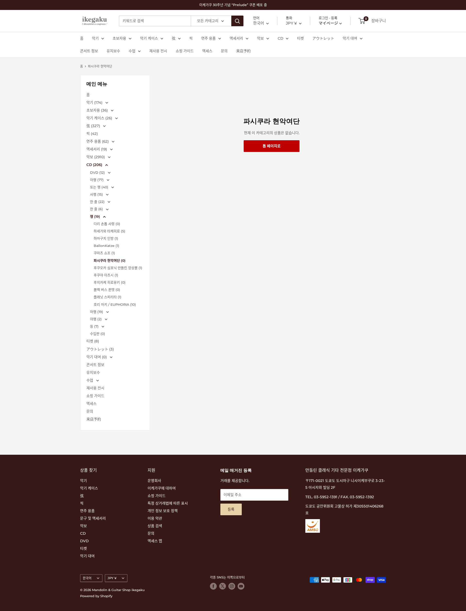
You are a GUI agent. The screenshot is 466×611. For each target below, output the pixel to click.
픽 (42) (92, 133)
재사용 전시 (158, 51)
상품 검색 (155, 526)
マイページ (328, 23)
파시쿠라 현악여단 (100, 66)
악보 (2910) (96, 157)
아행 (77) (97, 180)
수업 (132, 51)
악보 (260, 38)
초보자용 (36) (97, 110)
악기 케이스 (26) (99, 118)
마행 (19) (97, 312)
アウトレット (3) (100, 349)
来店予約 (243, 51)
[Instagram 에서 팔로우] (231, 586)
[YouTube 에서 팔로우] (241, 586)
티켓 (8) (92, 341)
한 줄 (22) (98, 202)
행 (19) (95, 216)
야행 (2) (96, 319)
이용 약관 (155, 518)
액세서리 (236, 38)
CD (280, 38)
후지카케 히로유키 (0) (109, 282)
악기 (95, 38)
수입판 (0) (97, 334)
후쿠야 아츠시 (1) (106, 275)
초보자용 (119, 38)
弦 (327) (93, 125)
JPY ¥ (112, 578)
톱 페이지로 (272, 146)
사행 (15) (97, 194)
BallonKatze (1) (106, 246)
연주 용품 (208, 38)
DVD (84, 541)
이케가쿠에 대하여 (162, 488)
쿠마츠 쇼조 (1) (104, 253)
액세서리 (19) (97, 149)
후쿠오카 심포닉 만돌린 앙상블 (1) (118, 268)
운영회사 (154, 480)
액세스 (207, 51)
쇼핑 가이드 (185, 51)
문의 (224, 51)
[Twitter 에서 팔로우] (222, 586)
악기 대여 (350, 38)
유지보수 (113, 51)
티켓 (300, 38)
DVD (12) (98, 172)
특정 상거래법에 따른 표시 (168, 503)
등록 (231, 509)
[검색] (237, 21)
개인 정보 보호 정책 (163, 510)
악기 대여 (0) (97, 357)
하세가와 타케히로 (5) (109, 231)
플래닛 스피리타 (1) (107, 297)
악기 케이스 (149, 38)
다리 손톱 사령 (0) (107, 224)
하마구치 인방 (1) (106, 238)
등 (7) (95, 326)
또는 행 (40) (99, 187)
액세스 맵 (155, 541)
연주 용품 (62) (98, 141)
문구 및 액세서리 (93, 518)
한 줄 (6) (97, 209)
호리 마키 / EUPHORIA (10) (115, 304)
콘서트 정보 (89, 51)
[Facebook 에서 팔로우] (213, 586)
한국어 (87, 578)
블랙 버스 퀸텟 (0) (107, 290)
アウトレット (323, 38)
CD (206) (94, 164)
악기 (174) (94, 102)
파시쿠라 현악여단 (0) (109, 260)
